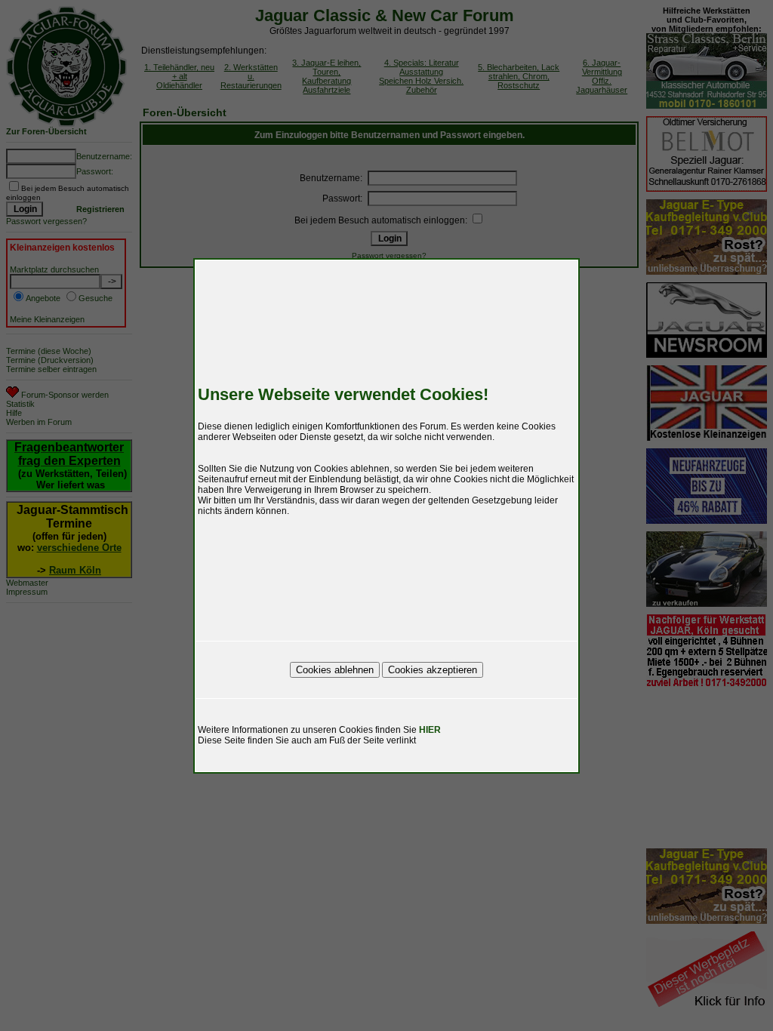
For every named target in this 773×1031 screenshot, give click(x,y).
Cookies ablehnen (335, 670)
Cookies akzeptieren (432, 670)
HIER (430, 730)
